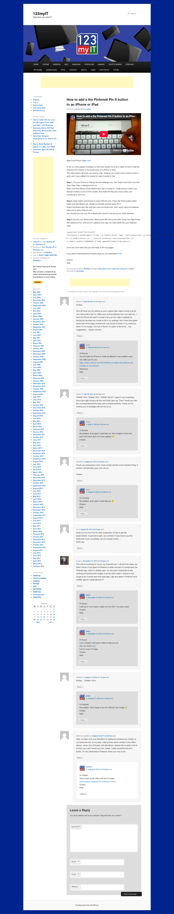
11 (38, 614)
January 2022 (38, 319)
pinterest (124, 269)
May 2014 (36, 526)
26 (41, 619)
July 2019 (36, 397)
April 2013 (37, 561)
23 (54, 617)
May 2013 (36, 558)
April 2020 (37, 372)
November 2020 (39, 354)
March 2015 (37, 501)
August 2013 (38, 550)
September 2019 (39, 391)
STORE (116, 70)
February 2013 (38, 566)
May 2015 (36, 496)
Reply (80, 336)
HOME (36, 64)
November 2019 (39, 386)
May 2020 (36, 370)
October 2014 (38, 512)
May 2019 (36, 402)
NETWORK (38, 70)
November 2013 (39, 542)
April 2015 (37, 499)
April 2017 (37, 445)
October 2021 (38, 324)
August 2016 (38, 461)
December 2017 (39, 434)
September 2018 (39, 413)
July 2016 (36, 464)
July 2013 (36, 553)
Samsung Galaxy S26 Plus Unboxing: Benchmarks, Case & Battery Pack (44, 130)
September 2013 (39, 547)
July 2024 (36, 297)
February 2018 (38, 429)
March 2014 (37, 531)
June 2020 (37, 367)
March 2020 (37, 375)
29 (51, 619)
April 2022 (37, 313)
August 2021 (38, 329)
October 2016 (38, 456)
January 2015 (38, 504)
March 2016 (37, 472)
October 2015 (38, 483)
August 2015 (38, 488)
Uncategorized (38, 594)
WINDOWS (76, 64)
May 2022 (36, 311)
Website (75, 886)
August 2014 (38, 518)
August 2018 (38, 415)
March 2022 (37, 316)
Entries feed (37, 105)
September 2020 (39, 359)
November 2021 (39, 321)
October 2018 (38, 410)
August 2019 (38, 394)
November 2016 (39, 453)
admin (88, 109)
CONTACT (73, 70)
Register (36, 99)
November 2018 (39, 407)
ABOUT (84, 70)
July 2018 (36, 418)
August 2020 (38, 362)
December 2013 (39, 539)
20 (44, 617)
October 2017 (38, 437)
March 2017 (37, 448)
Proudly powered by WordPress (87, 905)
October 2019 (38, 389)
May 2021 (36, 338)
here (89, 160)
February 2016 (38, 475)
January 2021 (38, 348)
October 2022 (38, 303)
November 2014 (39, 510)
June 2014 (37, 523)
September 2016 (39, 458)
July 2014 (36, 520)
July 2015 (36, 491)
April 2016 (37, 469)
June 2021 (37, 335)
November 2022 (39, 300)
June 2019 (37, 399)
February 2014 (38, 534)
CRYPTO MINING (115, 64)
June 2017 (37, 440)
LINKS (93, 70)
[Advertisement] (87, 82)
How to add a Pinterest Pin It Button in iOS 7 (97, 781)
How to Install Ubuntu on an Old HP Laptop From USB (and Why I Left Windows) (44, 122)
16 (54, 614)
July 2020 (36, 364)
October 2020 (38, 356)
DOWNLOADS (51, 70)
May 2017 (36, 442)
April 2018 (37, 424)
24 (35, 619)
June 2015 (37, 493)
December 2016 (39, 450)
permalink (80, 271)
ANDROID (57, 64)
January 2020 (38, 381)
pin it (118, 269)
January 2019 (38, 405)
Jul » (51, 622)
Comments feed (39, 108)
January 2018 (38, 432)
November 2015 (39, 480)
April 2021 (37, 340)
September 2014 (39, 515)
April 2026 (37, 295)
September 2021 (39, 327)
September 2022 (39, 305)
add (99, 269)
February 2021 (38, 346)
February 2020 (38, 378)
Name (75, 862)
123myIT (40, 13)
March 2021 (37, 343)
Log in (35, 102)
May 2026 (36, 292)
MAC (66, 64)
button (104, 269)
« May (37, 622)
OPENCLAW (89, 64)
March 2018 (37, 426)
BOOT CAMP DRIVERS (48, 255)
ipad (114, 269)
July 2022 (36, 308)
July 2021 (36, 332)
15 (51, 614)
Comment (76, 827)
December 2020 (39, 351)
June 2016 (37, 467)
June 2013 (37, 555)
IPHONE (46, 64)
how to (109, 269)
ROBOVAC (130, 64)
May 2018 (36, 421)
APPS (63, 70)
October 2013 (38, 544)
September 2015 (39, 485)
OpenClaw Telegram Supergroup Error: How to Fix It (44, 138)
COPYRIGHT (104, 70)
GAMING (101, 64)
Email (75, 874)
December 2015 (39, 477)
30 (54, 619)
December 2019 (39, 383)
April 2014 (37, 528)
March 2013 (37, 563)
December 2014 (39, 507)
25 (38, 619)
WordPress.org (39, 110)
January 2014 (38, 536)
